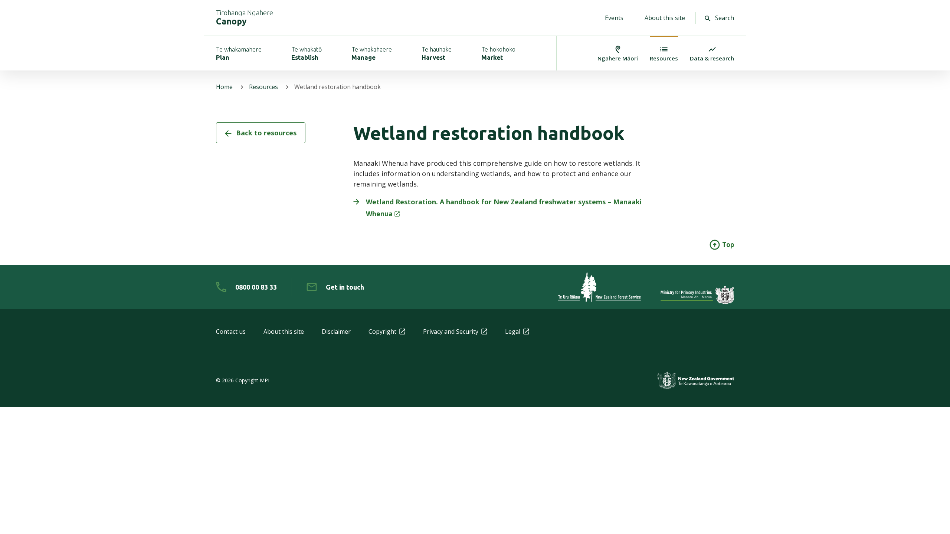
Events (614, 18)
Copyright (382, 331)
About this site (665, 18)
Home (224, 87)
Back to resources (266, 132)
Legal (512, 331)
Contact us (231, 331)
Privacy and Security (450, 331)
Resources (263, 87)
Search (724, 18)
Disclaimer (336, 331)
